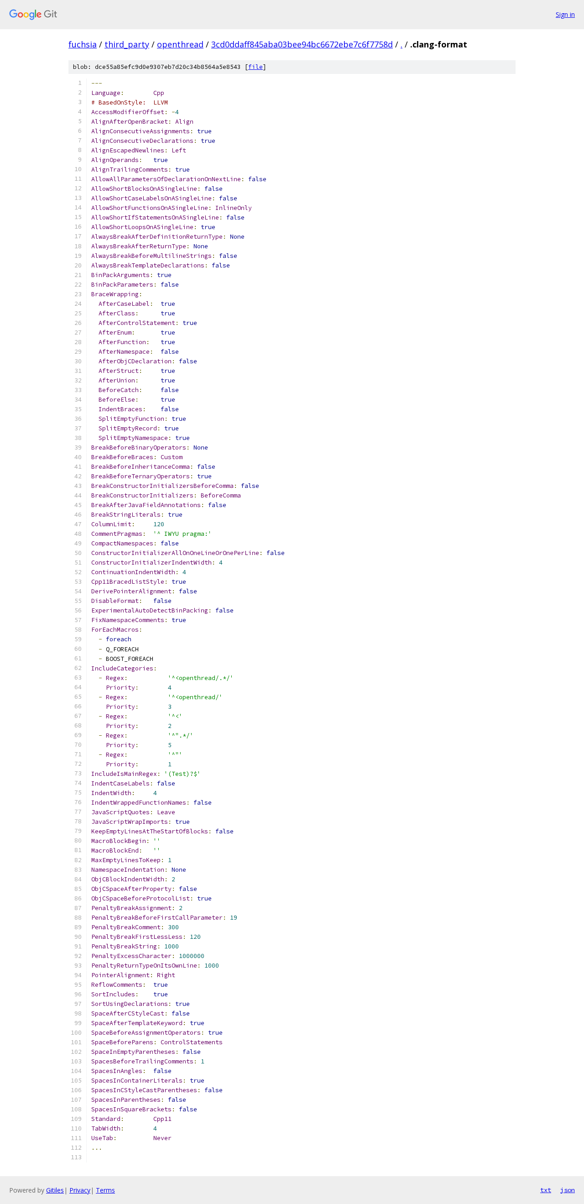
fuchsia (82, 44)
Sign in (565, 14)
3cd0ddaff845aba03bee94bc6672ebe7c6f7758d (302, 44)
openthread (180, 44)
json (567, 1190)
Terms (105, 1190)
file (255, 67)
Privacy (79, 1190)
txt (545, 1190)
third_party (126, 44)
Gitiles (55, 1190)
